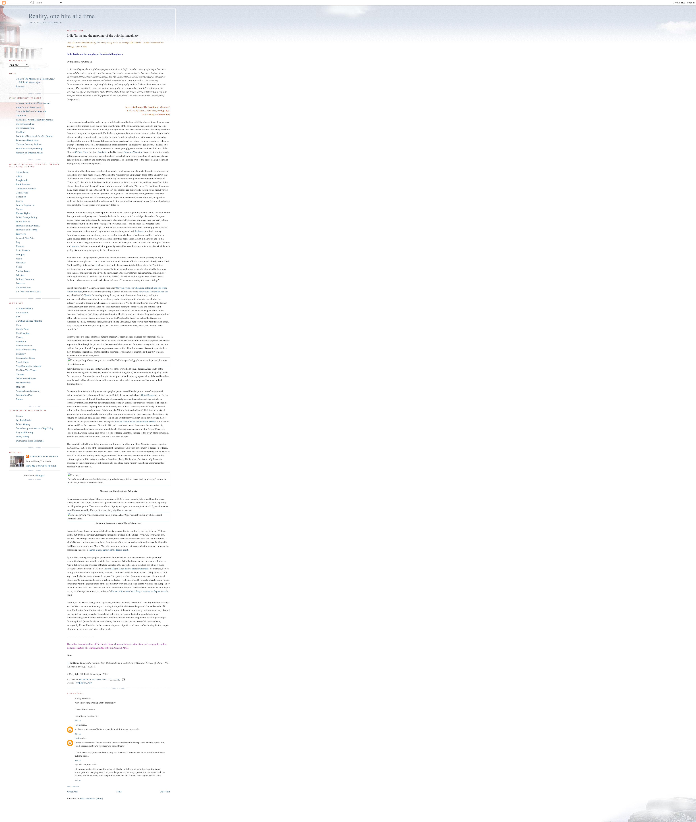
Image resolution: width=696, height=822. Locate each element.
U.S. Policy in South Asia (28, 291)
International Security (26, 229)
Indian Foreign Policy (26, 217)
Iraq (18, 242)
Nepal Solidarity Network (28, 366)
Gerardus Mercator (133, 152)
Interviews (21, 233)
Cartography (84, 683)
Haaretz (19, 337)
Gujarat (19, 209)
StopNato (20, 386)
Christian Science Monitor (29, 320)
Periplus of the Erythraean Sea (153, 291)
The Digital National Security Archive (34, 119)
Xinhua (19, 399)
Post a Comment (73, 786)
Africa (19, 176)
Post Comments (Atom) (91, 798)
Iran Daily (21, 353)
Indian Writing (23, 424)
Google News (22, 328)
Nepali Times (22, 361)
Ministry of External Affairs (29, 152)
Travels (87, 295)
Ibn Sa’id (102, 152)
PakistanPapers (23, 382)
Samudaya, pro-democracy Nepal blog (34, 428)
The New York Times (26, 370)
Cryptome (21, 115)
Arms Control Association (28, 107)
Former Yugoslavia (25, 205)
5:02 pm (78, 780)
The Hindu (21, 341)
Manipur (20, 254)
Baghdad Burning (25, 432)
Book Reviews (23, 184)
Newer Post (72, 791)
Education (21, 196)
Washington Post (24, 394)
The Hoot (20, 132)
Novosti (20, 374)
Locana (19, 415)
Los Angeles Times (25, 357)
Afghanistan (22, 172)
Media (19, 258)
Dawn (19, 324)
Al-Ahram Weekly (25, 308)
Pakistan (20, 275)
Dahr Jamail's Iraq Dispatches (30, 440)
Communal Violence (26, 188)
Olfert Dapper (147, 395)
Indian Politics (23, 221)
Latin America (23, 250)
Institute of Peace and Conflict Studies (34, 136)
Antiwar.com (22, 312)
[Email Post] (123, 679)
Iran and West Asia (25, 238)
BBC (18, 316)
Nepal (19, 266)
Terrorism (20, 283)
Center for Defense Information (31, 111)
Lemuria (75, 246)
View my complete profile (41, 466)
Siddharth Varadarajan (44, 456)
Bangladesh (22, 180)
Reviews (20, 86)
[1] (95, 265)
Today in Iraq (22, 436)
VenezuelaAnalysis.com (27, 390)
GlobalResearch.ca (25, 123)
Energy (19, 200)
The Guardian (22, 333)
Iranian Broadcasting (26, 349)
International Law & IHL (28, 225)
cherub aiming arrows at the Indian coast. (108, 549)
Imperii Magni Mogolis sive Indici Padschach (126, 568)
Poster (78, 738)
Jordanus (139, 231)
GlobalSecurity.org (25, 127)
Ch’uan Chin (81, 152)
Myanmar (20, 262)
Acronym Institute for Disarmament (33, 103)
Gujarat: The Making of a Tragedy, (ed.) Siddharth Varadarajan (35, 80)
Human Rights (23, 213)
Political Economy (25, 279)
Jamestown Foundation (27, 140)
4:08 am (78, 760)
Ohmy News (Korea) (26, 378)
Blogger (40, 475)
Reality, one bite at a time (62, 15)
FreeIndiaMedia (24, 420)
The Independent (24, 345)
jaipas (78, 724)
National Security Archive (29, 144)
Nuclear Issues (23, 270)
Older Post (165, 791)
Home (119, 791)
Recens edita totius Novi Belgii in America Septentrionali (139, 591)
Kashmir (20, 246)
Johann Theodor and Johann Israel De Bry (135, 421)
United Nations (23, 287)
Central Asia (22, 192)
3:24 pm (78, 734)
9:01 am (78, 720)
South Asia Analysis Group (29, 148)
